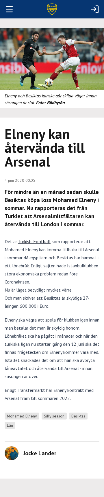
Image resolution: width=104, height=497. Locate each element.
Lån (10, 425)
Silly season (54, 416)
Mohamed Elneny (22, 416)
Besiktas (78, 416)
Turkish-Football (34, 241)
